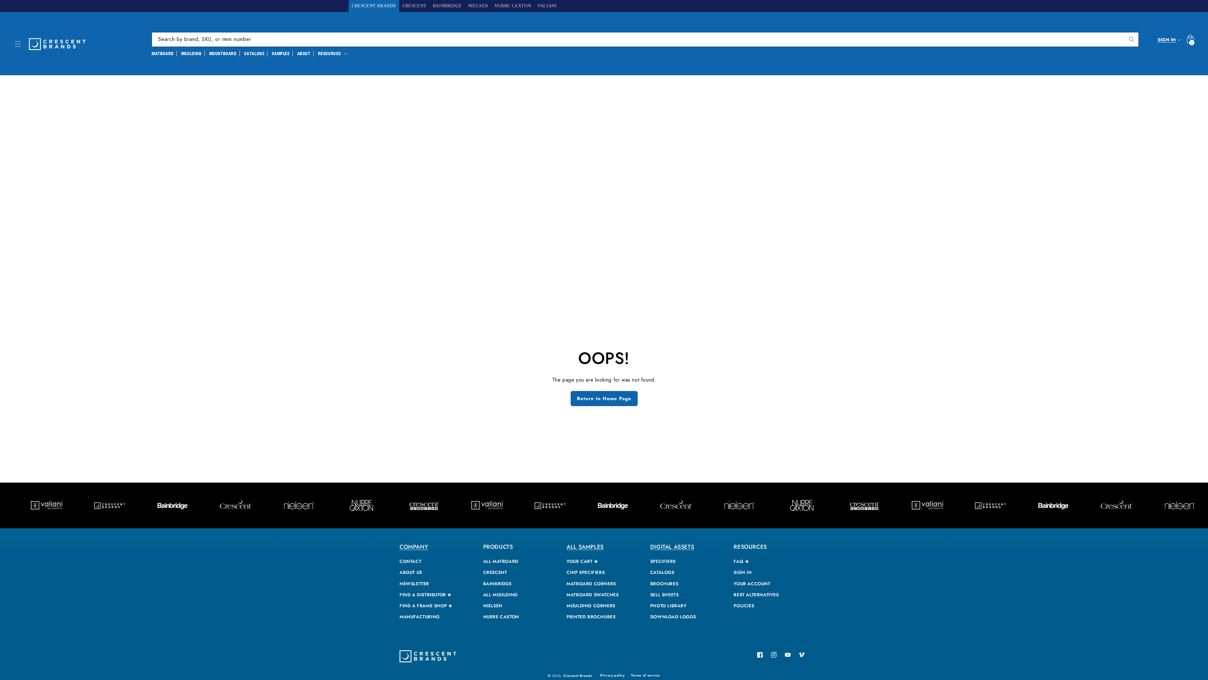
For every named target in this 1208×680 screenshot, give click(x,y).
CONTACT (410, 561)
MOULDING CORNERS (591, 606)
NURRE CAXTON (501, 617)
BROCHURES (664, 584)
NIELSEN (492, 606)
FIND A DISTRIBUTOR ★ (426, 595)
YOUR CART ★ (582, 561)
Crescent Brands (577, 675)
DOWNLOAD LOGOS (673, 617)
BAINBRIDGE (497, 584)
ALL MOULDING (500, 595)
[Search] (1131, 39)
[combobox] (645, 39)
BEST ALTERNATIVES (756, 595)
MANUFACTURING (420, 617)
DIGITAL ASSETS (672, 547)
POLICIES (744, 606)
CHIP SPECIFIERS (586, 572)
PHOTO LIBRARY (668, 606)
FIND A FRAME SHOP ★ (426, 606)
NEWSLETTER (414, 584)
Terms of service (645, 675)
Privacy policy (612, 675)
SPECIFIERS (663, 561)
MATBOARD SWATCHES (592, 595)
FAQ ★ (741, 561)
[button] (18, 44)
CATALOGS (662, 572)
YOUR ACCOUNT (752, 584)
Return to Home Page (604, 398)
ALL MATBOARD (500, 561)
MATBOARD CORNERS (591, 584)
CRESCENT (495, 572)
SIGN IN (743, 572)
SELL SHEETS (664, 595)
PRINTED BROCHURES (591, 617)
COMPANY (414, 547)
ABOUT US (411, 572)
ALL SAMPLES (585, 547)
